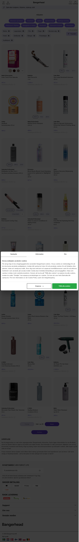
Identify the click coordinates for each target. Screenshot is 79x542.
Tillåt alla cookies (64, 286)
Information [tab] (39, 254)
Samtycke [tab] (13, 254)
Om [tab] (65, 254)
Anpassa (38, 286)
